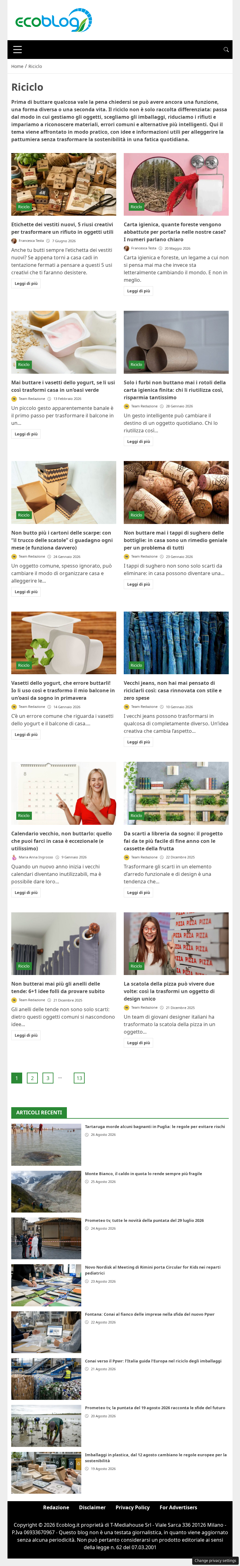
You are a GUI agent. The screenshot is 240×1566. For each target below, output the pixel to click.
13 (79, 1078)
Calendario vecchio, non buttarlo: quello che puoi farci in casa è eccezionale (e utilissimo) (61, 841)
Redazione (56, 1507)
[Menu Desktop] (17, 49)
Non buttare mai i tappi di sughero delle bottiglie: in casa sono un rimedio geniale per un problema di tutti (175, 540)
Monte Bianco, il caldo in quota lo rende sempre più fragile (143, 1173)
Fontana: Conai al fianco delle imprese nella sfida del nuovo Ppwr (150, 1314)
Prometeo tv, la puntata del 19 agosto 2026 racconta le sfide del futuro (155, 1407)
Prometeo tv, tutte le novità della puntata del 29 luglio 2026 (144, 1220)
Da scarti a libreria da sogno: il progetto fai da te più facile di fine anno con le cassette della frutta (173, 841)
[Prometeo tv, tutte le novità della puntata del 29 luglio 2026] (46, 1238)
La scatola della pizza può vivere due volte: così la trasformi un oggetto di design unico (169, 991)
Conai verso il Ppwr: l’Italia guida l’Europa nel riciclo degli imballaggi (153, 1361)
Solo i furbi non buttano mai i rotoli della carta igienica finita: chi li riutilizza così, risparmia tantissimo (175, 390)
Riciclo (24, 206)
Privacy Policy (133, 1507)
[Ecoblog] (53, 19)
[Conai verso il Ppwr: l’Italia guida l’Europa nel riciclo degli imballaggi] (46, 1379)
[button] (226, 49)
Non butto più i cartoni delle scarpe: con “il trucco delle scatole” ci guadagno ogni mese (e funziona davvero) (62, 540)
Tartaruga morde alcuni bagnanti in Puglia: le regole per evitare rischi (155, 1126)
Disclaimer (92, 1507)
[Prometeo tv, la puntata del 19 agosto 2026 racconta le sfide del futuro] (46, 1426)
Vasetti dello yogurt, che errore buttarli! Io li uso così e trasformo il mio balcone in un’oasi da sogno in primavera (63, 690)
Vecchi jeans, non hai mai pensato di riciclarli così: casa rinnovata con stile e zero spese (173, 690)
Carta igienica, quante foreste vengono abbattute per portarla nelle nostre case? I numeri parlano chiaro (175, 232)
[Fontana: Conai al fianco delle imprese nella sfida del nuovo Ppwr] (46, 1332)
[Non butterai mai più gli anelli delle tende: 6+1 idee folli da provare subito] (63, 943)
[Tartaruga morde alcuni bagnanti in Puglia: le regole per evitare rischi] (46, 1144)
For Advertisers (178, 1507)
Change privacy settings (215, 1560)
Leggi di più (26, 283)
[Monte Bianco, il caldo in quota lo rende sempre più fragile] (46, 1192)
